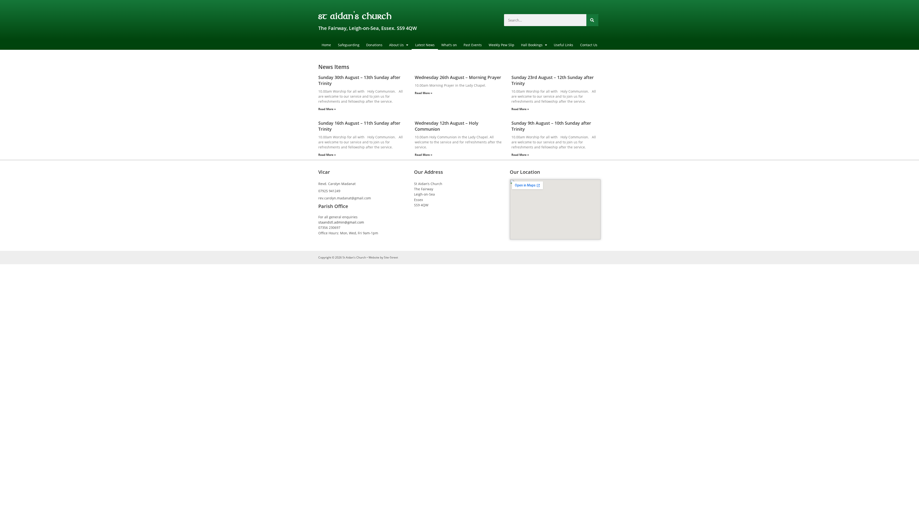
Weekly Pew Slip (501, 45)
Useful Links (563, 45)
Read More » (327, 109)
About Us (396, 45)
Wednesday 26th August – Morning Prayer (458, 77)
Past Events (473, 45)
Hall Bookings (532, 45)
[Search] (592, 20)
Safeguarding (348, 45)
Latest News (425, 45)
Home (326, 45)
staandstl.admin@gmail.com (341, 222)
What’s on (449, 45)
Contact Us (588, 45)
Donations (374, 45)
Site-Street (391, 257)
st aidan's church (355, 15)
